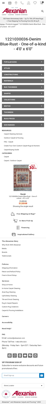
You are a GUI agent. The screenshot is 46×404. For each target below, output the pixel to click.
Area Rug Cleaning (8, 292)
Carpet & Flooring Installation (12, 310)
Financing (25, 228)
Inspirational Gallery (26, 234)
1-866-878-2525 (20, 342)
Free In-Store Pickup (9, 275)
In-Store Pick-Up (26, 221)
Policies (5, 264)
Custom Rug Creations (10, 307)
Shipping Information (10, 268)
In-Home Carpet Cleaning (11, 288)
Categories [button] (7, 153)
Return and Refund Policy (11, 272)
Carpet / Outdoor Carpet (13, 161)
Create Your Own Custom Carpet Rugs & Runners (22, 146)
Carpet (6, 157)
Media (4, 248)
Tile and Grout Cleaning (10, 299)
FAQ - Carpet (8, 142)
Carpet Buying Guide (11, 150)
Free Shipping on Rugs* (26, 214)
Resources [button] (6, 130)
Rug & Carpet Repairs (10, 303)
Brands (4, 252)
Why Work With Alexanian (11, 245)
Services (5, 281)
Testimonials (6, 256)
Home (2, 24)
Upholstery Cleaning (9, 296)
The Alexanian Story (10, 241)
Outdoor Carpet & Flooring (13, 138)
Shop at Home (7, 285)
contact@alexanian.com (16, 338)
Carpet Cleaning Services (13, 134)
